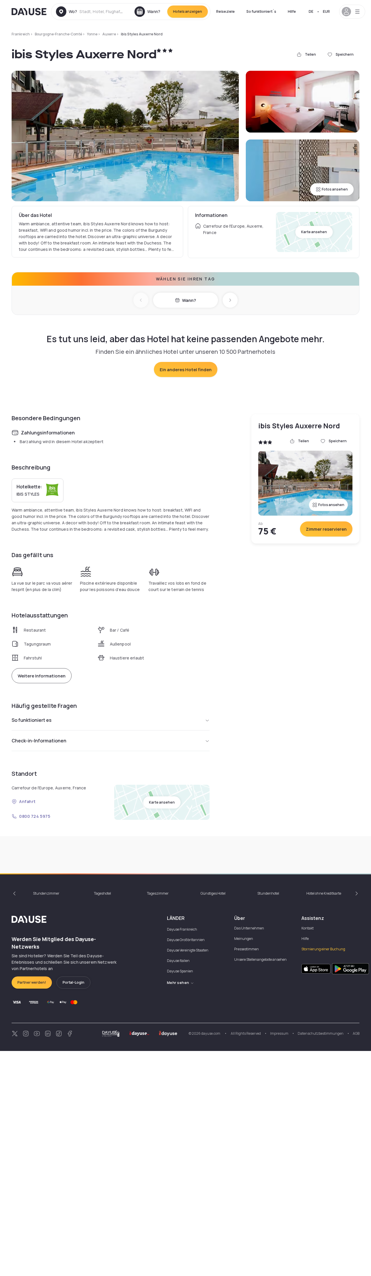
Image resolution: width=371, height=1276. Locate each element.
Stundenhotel (268, 893)
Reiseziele (225, 11)
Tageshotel (102, 893)
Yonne (92, 34)
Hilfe (292, 11)
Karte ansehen (314, 231)
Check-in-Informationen (39, 740)
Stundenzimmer (46, 893)
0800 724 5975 (34, 816)
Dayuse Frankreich (182, 929)
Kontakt (307, 928)
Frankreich (21, 34)
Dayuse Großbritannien (186, 939)
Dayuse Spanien (180, 971)
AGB (356, 1033)
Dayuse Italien (178, 960)
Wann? (189, 300)
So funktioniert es (32, 720)
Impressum (279, 1033)
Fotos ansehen (335, 189)
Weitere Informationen (42, 676)
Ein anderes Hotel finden (186, 370)
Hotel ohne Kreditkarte (323, 893)
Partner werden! (31, 982)
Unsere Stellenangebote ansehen (260, 959)
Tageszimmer (158, 893)
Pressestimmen (246, 949)
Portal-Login (73, 982)
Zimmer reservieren (326, 529)
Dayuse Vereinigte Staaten (187, 950)
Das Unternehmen (249, 928)
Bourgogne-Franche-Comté (58, 34)
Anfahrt (27, 801)
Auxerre (109, 34)
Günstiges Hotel (213, 893)
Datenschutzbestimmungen (320, 1033)
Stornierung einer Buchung (323, 949)
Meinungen (243, 938)
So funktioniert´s (261, 11)
